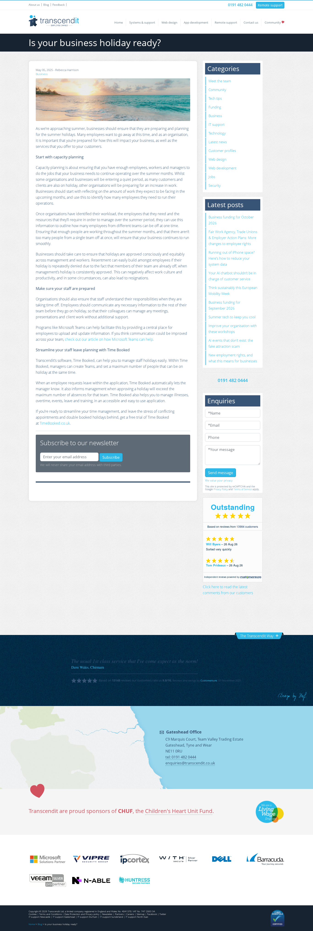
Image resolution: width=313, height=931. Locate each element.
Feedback (58, 5)
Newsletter (107, 914)
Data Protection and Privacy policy (81, 914)
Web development (222, 168)
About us (34, 5)
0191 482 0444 (240, 4)
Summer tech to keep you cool (232, 317)
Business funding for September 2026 (224, 305)
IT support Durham (87, 916)
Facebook (152, 914)
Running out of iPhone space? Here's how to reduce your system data (232, 258)
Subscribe (111, 457)
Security (215, 185)
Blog (46, 5)
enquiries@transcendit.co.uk (190, 763)
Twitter (162, 914)
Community (273, 22)
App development (196, 22)
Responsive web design (292, 697)
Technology (217, 133)
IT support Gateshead (64, 916)
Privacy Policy (221, 489)
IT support (217, 124)
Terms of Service (242, 489)
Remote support (270, 5)
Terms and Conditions (50, 914)
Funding (215, 107)
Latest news (218, 142)
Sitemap (141, 914)
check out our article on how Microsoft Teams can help (109, 339)
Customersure (208, 680)
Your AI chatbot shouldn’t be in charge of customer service (232, 276)
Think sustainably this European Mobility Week (233, 290)
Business (42, 74)
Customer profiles (222, 150)
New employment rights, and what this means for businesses (233, 358)
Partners (119, 914)
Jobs (212, 176)
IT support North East (137, 916)
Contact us (251, 22)
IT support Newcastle (39, 916)
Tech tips (215, 98)
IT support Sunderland (111, 916)
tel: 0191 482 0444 (180, 757)
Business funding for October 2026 (231, 220)
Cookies (33, 914)
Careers (130, 914)
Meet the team (220, 81)
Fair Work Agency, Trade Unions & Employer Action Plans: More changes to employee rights (233, 237)
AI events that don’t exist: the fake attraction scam (231, 343)
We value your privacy (219, 480)
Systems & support (142, 22)
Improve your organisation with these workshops (233, 328)
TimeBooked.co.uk (55, 423)
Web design (169, 22)
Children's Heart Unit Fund (178, 811)
